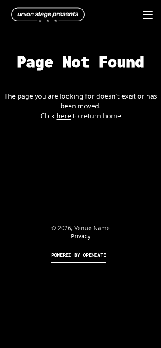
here (64, 115)
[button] (146, 15)
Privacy (80, 236)
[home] (46, 14)
